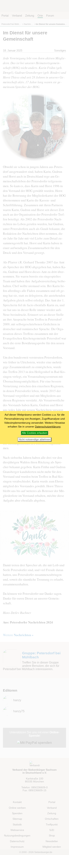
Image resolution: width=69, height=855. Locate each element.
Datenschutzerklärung (48, 426)
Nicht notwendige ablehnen (34, 439)
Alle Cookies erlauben (34, 432)
